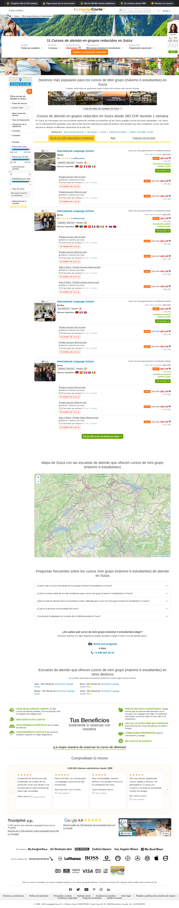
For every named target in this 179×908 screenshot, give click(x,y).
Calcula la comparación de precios (89, 52)
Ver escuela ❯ (163, 170)
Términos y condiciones (13, 896)
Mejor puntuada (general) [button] (74, 132)
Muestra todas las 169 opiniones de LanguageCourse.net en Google (89, 826)
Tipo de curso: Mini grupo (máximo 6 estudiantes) (71, 138)
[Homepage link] (10, 16)
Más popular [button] (92, 132)
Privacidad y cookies (63, 896)
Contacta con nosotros (106, 896)
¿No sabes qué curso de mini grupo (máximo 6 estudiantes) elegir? (102, 632)
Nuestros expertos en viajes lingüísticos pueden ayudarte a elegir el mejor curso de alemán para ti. (102, 636)
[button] (158, 11)
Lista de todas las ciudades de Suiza (101, 108)
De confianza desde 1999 (135, 3)
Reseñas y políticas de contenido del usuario (155, 896)
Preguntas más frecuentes (144, 138)
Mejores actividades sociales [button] (142, 132)
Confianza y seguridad (67, 898)
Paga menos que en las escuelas (60, 3)
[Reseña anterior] (11, 789)
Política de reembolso (38, 896)
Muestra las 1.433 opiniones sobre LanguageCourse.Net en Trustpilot (33, 832)
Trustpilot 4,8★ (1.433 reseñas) (24, 3)
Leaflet (155, 556)
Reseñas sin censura (164, 3)
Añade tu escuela (114, 898)
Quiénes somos (84, 896)
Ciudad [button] (103, 132)
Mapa (113, 138)
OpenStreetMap (165, 556)
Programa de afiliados (92, 898)
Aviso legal (126, 896)
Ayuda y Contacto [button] (16, 10)
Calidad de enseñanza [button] (118, 132)
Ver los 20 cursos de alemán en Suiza (101, 436)
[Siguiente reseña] (167, 789)
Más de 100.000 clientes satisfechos (99, 3)
